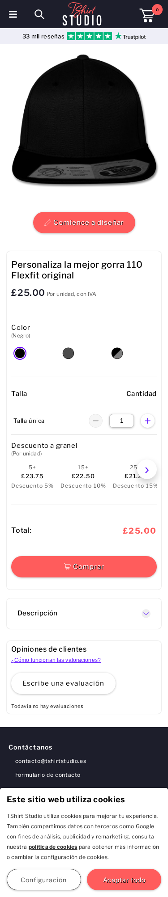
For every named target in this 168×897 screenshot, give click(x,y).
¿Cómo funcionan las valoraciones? (56, 660)
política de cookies (53, 846)
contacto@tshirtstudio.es (50, 761)
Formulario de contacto (48, 774)
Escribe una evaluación (63, 683)
